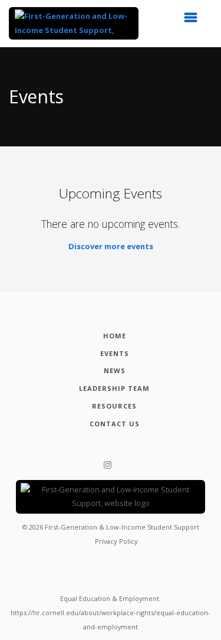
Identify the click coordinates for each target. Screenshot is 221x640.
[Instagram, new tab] (107, 465)
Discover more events (110, 246)
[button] (194, 20)
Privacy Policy (116, 541)
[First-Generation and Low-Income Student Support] (73, 23)
